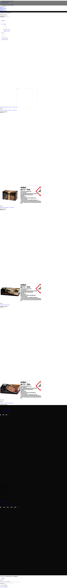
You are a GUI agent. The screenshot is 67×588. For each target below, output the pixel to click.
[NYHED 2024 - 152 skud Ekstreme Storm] (20, 399)
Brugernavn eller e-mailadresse (5, 581)
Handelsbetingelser (5, 2)
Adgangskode (2, 583)
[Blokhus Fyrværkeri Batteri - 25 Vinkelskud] (20, 204)
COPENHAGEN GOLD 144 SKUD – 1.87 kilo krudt (8, 110)
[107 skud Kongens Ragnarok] (20, 301)
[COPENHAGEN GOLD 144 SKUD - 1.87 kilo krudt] (19, 107)
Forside (1, 12)
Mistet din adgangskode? (4, 586)
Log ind (6, 585)
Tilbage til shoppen (5, 39)
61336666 (4, 411)
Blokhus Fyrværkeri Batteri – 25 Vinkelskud (7, 207)
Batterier (4, 12)
